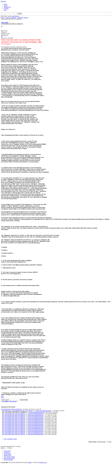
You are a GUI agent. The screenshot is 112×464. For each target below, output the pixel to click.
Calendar (6, 8)
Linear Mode (4, 22)
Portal (5, 4)
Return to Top (7, 455)
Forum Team (7, 451)
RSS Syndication (8, 459)
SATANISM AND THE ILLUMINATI (11, 409)
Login (12, 16)
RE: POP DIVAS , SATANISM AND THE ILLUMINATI (17, 410)
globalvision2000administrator (43, 410)
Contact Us (7, 452)
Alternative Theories (23, 17)
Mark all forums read (9, 458)
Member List (7, 7)
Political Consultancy (11, 17)
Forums (3, 17)
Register (17, 16)
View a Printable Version (10, 439)
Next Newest (13, 401)
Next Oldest (5, 401)
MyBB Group (43, 462)
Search (5, 5)
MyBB (29, 462)
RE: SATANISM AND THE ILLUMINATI (13, 413)
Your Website (7, 454)
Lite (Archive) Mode (9, 456)
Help (5, 10)
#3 (1, 36)
